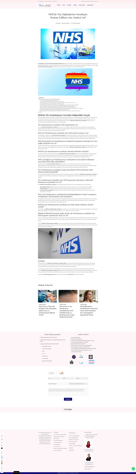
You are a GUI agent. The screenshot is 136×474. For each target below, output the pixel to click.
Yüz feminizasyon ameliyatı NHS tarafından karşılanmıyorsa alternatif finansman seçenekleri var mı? (59, 107)
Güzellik (75, 5)
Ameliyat (69, 5)
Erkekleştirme (90, 5)
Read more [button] (57, 422)
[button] (59, 5)
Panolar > (1, 452)
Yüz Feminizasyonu (76, 23)
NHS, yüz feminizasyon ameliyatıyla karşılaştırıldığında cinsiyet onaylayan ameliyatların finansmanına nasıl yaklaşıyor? (62, 108)
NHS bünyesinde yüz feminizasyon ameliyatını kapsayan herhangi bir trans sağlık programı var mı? (58, 102)
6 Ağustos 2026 (42, 304)
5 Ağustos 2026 (63, 304)
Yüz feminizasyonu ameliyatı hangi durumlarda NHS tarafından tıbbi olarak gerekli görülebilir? (58, 106)
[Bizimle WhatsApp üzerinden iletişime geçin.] (133, 468)
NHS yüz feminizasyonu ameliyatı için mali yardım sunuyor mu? (52, 101)
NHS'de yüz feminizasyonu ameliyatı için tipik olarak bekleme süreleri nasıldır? (55, 109)
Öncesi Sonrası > (1, 469)
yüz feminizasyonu (50, 63)
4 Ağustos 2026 (83, 304)
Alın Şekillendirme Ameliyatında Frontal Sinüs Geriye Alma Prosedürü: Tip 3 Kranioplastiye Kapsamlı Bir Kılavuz (89, 311)
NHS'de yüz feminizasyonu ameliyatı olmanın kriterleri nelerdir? (52, 103)
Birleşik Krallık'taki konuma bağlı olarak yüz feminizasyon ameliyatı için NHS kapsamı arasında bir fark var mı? (61, 110)
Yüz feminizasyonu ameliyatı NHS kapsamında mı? (50, 100)
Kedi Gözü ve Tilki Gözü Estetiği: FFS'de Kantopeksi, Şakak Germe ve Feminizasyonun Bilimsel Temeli (48, 311)
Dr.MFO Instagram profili (48, 274)
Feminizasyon (82, 5)
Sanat (63, 5)
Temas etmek (70, 274)
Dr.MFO (58, 5)
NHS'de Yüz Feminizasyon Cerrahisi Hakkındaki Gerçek (49, 99)
